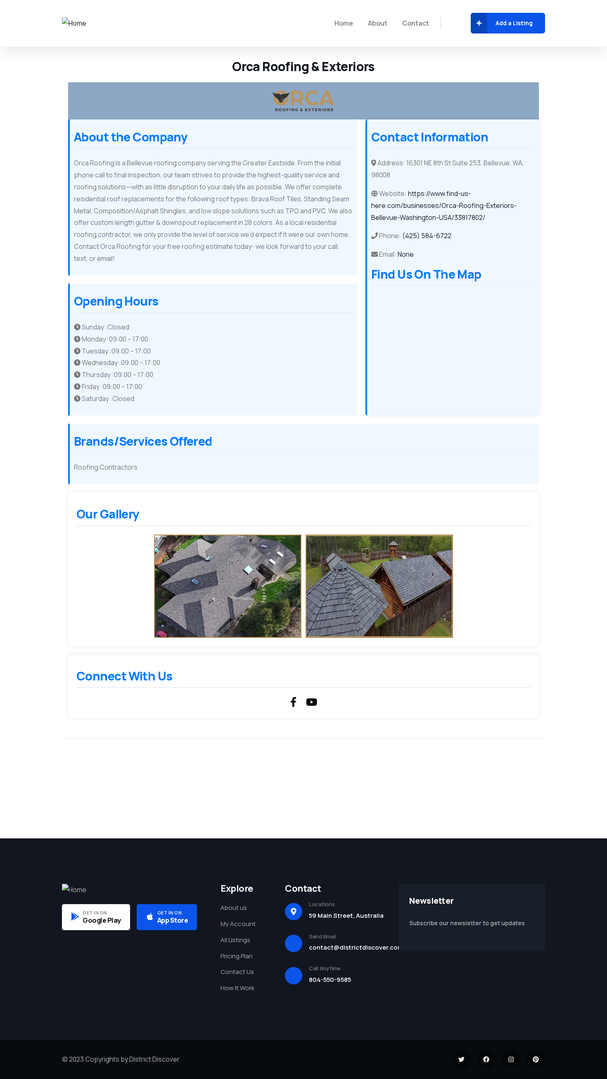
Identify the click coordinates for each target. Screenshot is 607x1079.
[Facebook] (486, 1059)
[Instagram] (511, 1059)
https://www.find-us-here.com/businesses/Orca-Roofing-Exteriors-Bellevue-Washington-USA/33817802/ (444, 205)
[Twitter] (461, 1059)
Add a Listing (514, 23)
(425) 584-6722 (426, 235)
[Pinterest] (535, 1059)
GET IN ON (95, 913)
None (406, 254)
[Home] (74, 23)
